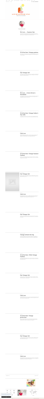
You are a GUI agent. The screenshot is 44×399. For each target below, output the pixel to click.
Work (9, 0)
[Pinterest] (33, 1)
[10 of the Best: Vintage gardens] (12, 60)
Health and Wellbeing (16, 0)
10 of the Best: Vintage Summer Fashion (29, 154)
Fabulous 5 (21, 152)
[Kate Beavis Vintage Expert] (22, 10)
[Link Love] (12, 141)
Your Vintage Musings (22, 233)
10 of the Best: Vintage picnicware (26, 316)
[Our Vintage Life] (12, 80)
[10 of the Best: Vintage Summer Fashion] (12, 161)
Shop (34, 0)
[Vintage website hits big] (12, 242)
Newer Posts (8, 375)
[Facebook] (35, 1)
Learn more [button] (8, 395)
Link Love (23, 133)
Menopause (22, 0)
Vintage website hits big (27, 235)
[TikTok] (34, 1)
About (11, 1)
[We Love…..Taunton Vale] (12, 40)
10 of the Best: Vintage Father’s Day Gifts (29, 114)
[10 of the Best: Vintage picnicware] (12, 323)
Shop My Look (28, 0)
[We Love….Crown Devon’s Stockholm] (12, 100)
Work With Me (7, 1)
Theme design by (36, 398)
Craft (25, 0)
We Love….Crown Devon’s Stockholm (27, 93)
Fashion (12, 0)
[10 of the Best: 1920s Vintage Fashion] (12, 262)
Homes (6, 0)
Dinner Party (21, 91)
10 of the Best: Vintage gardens (29, 52)
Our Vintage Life (25, 73)
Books (32, 0)
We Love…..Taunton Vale (27, 32)
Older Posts (36, 375)
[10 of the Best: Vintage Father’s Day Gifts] (12, 121)
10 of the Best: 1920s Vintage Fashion (28, 255)
